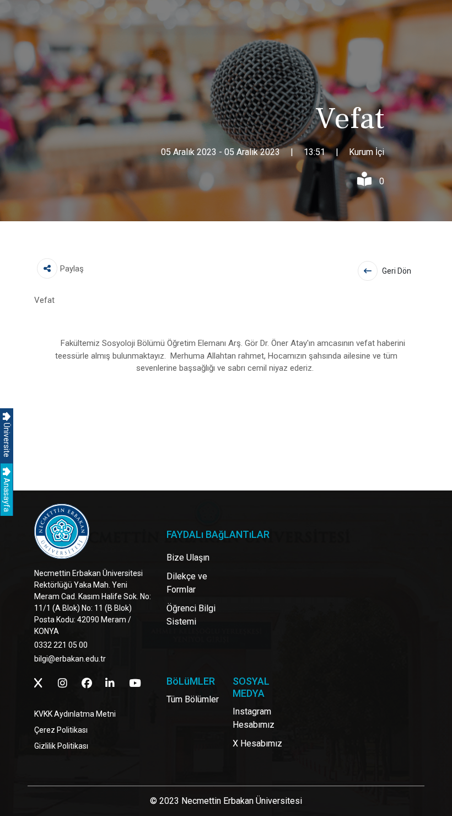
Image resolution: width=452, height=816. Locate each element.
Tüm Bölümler (192, 699)
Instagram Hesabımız (254, 718)
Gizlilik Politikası (61, 746)
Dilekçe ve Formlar (186, 583)
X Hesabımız (257, 743)
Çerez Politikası (61, 730)
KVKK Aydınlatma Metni (75, 714)
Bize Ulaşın (187, 557)
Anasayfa (6, 494)
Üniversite (6, 439)
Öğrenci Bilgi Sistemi (191, 615)
